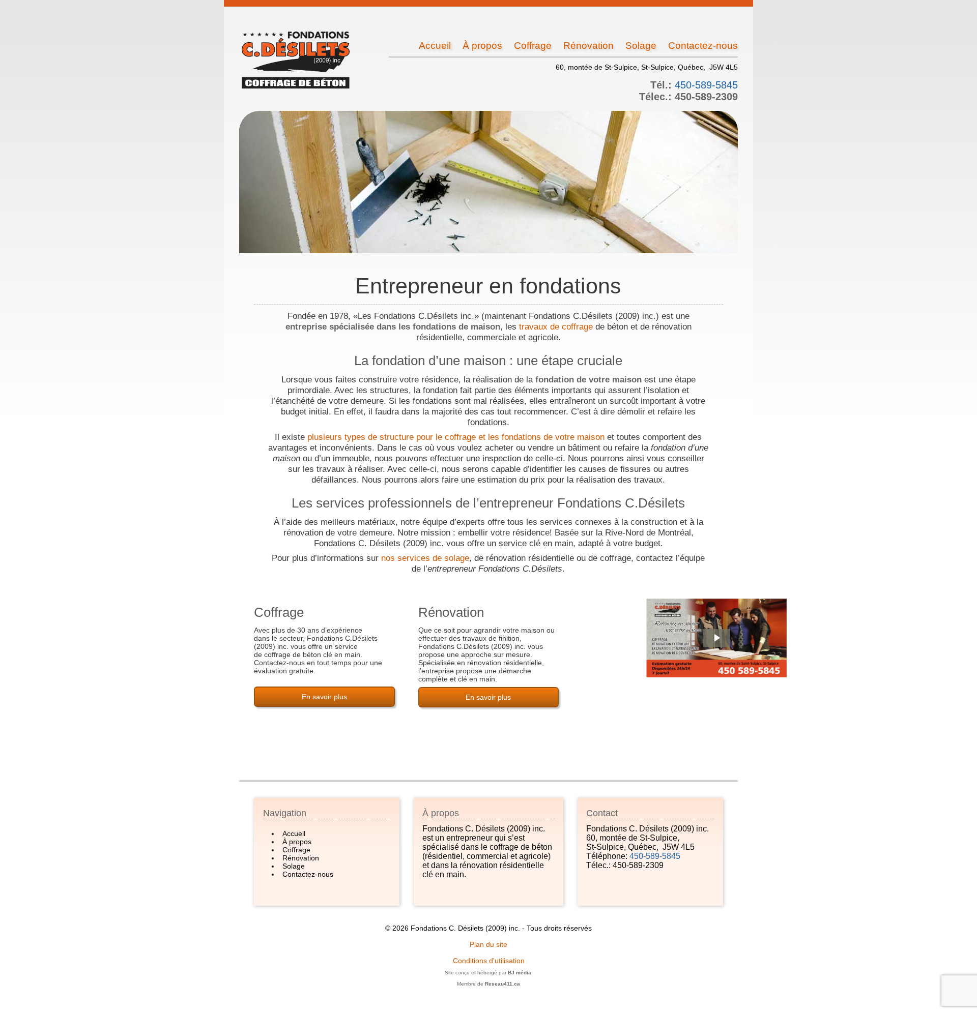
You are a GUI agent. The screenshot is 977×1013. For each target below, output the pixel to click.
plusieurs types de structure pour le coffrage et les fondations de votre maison (456, 437)
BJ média (519, 972)
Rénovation (588, 45)
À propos (482, 45)
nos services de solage (425, 558)
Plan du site (488, 944)
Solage (640, 45)
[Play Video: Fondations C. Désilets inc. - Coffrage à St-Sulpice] (716, 638)
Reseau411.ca (502, 984)
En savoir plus (324, 697)
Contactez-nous (703, 45)
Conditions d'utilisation (489, 961)
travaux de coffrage (556, 326)
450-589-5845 (706, 85)
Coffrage (533, 45)
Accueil (435, 45)
